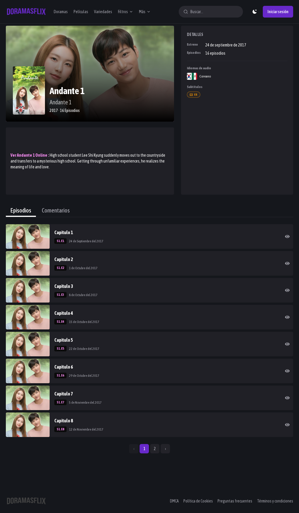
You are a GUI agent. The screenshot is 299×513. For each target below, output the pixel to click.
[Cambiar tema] (254, 11)
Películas (81, 11)
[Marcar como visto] (287, 236)
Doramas (61, 11)
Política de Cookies (198, 501)
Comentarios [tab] (56, 210)
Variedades (103, 11)
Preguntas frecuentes (235, 501)
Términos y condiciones (275, 501)
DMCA (174, 501)
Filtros (123, 11)
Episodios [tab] (21, 210)
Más (142, 11)
